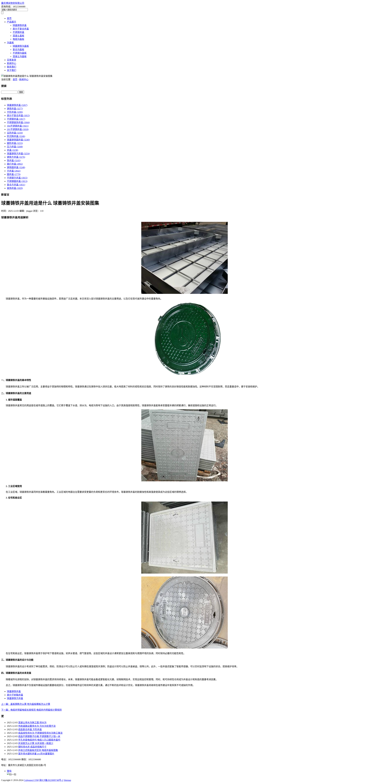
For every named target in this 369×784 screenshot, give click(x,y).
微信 (9, 771)
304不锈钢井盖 (18, 126)
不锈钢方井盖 (17, 178)
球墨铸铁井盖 (20, 25)
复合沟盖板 (18, 49)
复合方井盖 (16, 184)
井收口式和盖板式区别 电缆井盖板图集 (38, 750)
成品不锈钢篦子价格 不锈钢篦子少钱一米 (39, 736)
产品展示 (11, 22)
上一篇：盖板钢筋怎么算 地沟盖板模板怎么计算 (25, 704)
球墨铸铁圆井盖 (18, 139)
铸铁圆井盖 (16, 167)
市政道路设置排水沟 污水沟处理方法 (37, 726)
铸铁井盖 (15, 108)
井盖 (12, 150)
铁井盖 (13, 160)
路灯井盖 (15, 164)
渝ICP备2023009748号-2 (51, 780)
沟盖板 (10, 42)
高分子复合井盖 (21, 29)
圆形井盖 (15, 143)
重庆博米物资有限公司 (12, 3)
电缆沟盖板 (18, 39)
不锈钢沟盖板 (20, 53)
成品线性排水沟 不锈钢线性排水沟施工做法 (40, 733)
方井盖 (13, 171)
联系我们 (11, 67)
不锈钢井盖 (18, 32)
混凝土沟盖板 (20, 56)
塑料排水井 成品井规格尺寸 (32, 747)
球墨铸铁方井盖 (18, 153)
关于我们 (11, 70)
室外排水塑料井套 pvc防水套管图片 (36, 753)
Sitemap (67, 780)
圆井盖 (13, 174)
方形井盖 (15, 112)
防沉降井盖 (16, 136)
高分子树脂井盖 (15, 695)
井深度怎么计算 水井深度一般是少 (35, 743)
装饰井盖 (15, 188)
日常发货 (11, 60)
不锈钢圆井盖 (17, 181)
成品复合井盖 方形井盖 (30, 729)
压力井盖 (15, 146)
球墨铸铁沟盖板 (21, 46)
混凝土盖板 (18, 35)
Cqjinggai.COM (31, 780)
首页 (9, 18)
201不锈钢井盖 (18, 129)
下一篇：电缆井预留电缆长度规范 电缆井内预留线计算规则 (31, 710)
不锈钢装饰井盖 (18, 122)
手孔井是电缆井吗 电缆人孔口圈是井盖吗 (39, 740)
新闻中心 (11, 63)
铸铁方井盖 (16, 157)
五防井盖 (15, 133)
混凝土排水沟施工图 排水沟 (32, 722)
